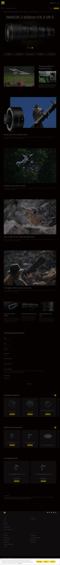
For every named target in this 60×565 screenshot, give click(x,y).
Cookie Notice (20, 563)
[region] (30, 561)
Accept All (52, 561)
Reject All (46, 561)
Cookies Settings (39, 561)
